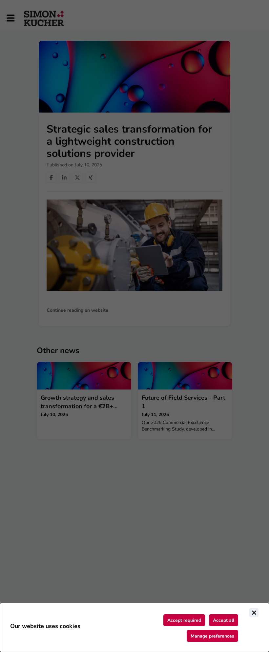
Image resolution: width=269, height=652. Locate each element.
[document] (134, 627)
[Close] (254, 612)
